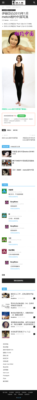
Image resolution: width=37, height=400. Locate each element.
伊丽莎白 (9, 130)
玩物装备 (24, 392)
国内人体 (5, 355)
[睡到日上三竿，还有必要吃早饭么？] (5, 295)
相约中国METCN (16, 7)
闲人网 (19, 397)
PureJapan (6, 375)
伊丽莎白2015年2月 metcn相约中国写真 (29, 139)
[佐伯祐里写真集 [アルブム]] (5, 334)
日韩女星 (5, 361)
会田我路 (5, 370)
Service (6, 20)
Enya (4, 378)
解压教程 (5, 381)
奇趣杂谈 (10, 394)
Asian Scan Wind (8, 364)
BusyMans (14, 298)
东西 (15, 394)
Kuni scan (6, 373)
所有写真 (5, 344)
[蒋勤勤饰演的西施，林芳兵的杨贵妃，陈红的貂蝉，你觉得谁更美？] (5, 324)
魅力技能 (5, 392)
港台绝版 (5, 347)
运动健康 (30, 392)
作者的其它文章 (15, 146)
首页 (3, 7)
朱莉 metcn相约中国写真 (10, 138)
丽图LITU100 (7, 353)
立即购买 (21, 116)
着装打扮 (17, 392)
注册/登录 (26, 394)
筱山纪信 (5, 367)
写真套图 (8, 7)
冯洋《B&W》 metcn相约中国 (23, 170)
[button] (34, 2)
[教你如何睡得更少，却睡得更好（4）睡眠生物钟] (5, 315)
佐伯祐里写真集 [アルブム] (20, 332)
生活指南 (11, 392)
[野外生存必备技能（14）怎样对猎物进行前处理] (5, 306)
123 (10, 238)
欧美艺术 (5, 358)
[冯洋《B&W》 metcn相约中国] (6, 172)
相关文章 (5, 146)
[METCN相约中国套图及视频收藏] (6, 163)
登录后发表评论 (13, 196)
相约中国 (15, 130)
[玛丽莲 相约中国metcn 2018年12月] (6, 154)
